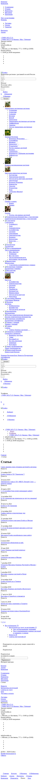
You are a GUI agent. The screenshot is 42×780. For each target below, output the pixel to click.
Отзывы (7, 9)
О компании (9, 7)
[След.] (1, 620)
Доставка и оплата (7, 693)
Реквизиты (8, 11)
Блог (2, 691)
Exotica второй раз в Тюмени (11, 581)
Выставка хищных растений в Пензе (13, 574)
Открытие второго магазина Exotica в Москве (17, 520)
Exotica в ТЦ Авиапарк (9, 506)
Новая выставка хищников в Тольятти (14, 603)
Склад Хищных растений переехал (13, 550)
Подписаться (6, 660)
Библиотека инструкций (9, 688)
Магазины (8, 12)
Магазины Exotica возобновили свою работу (16, 535)
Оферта (3, 755)
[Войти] (2, 400)
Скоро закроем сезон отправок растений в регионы (18, 467)
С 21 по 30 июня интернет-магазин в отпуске (16, 528)
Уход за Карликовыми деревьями (24, 629)
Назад (12, 431)
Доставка (8, 23)
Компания (4, 669)
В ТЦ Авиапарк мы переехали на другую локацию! (19, 498)
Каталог (3, 666)
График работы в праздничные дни (13, 513)
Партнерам (9, 14)
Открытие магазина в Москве (11, 557)
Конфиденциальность (8, 753)
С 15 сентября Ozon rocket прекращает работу (17, 491)
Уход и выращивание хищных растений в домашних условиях (27, 632)
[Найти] (2, 89)
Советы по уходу (7, 690)
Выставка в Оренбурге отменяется (13, 596)
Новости (4, 686)
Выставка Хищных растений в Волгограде (16, 589)
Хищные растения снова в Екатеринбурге (15, 611)
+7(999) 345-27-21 (7, 37)
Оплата (7, 25)
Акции (3, 667)
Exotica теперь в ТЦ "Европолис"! (13, 474)
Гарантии (8, 27)
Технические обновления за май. (12, 543)
